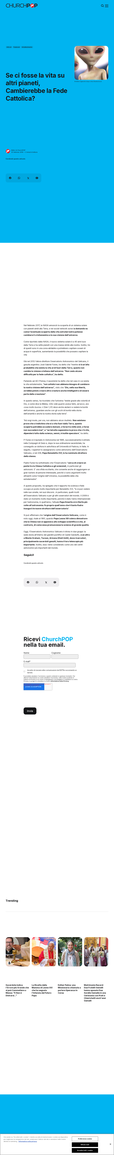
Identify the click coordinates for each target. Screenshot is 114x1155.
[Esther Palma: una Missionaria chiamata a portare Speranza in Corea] (70, 951)
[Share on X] (27, 177)
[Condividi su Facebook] (10, 177)
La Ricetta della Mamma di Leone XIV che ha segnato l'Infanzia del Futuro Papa (42, 990)
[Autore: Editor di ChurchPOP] (8, 151)
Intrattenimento (27, 47)
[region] (57, 1144)
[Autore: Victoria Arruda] (35, 962)
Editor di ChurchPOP (18, 150)
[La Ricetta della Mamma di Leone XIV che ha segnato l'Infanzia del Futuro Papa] (44, 951)
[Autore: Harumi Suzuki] (9, 962)
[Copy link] (36, 177)
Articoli (9, 47)
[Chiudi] (110, 1144)
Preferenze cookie (85, 1139)
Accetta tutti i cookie (85, 1150)
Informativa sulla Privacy (60, 681)
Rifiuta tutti (85, 1144)
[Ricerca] (102, 5)
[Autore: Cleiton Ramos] (87, 962)
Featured (16, 47)
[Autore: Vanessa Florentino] (61, 962)
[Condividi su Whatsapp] (19, 177)
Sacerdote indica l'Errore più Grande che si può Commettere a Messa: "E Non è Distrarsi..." (17, 990)
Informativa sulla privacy (27, 1141)
